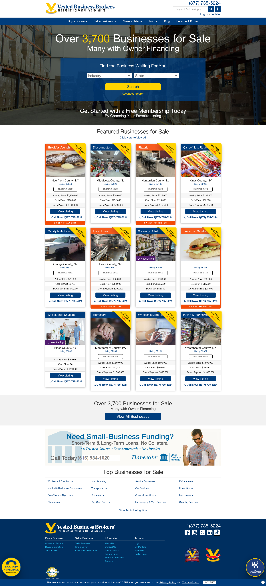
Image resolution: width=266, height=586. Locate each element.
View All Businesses (133, 416)
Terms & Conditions (114, 557)
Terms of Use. (190, 582)
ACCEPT (209, 582)
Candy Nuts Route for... (63, 231)
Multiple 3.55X (65, 273)
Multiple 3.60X (200, 356)
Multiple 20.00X (110, 356)
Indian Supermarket (196, 314)
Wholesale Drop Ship (151, 314)
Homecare (99, 314)
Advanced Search (133, 93)
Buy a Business (77, 21)
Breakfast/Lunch (59, 147)
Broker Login (141, 554)
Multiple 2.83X (155, 189)
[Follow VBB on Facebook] (187, 532)
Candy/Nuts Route (195, 147)
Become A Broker (187, 21)
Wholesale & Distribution (60, 481)
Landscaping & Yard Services (150, 502)
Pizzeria (143, 147)
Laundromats (186, 495)
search (133, 86)
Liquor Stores (186, 488)
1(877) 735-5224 (203, 3)
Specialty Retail (148, 231)
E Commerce (186, 481)
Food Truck (100, 231)
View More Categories (133, 510)
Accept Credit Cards (52, 578)
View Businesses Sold (86, 550)
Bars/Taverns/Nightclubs (60, 495)
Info (151, 21)
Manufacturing (98, 481)
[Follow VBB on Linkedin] (209, 532)
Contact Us (110, 547)
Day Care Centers (100, 502)
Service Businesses (145, 481)
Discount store (102, 147)
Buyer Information (54, 547)
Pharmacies (54, 502)
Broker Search (112, 550)
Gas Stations (142, 488)
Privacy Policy (112, 554)
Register (215, 14)
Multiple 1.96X (110, 189)
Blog (167, 21)
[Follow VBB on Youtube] (194, 532)
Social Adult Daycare (61, 314)
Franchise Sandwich (196, 231)
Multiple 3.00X (65, 189)
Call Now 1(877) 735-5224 (66, 217)
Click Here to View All (133, 137)
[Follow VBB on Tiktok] (217, 532)
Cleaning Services (188, 502)
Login (203, 14)
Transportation (99, 488)
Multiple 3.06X (155, 273)
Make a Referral (133, 21)
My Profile (139, 550)
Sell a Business (103, 21)
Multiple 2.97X (155, 356)
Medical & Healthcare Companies (65, 488)
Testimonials (51, 550)
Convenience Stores (145, 495)
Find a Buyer (81, 547)
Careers (109, 561)
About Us (109, 543)
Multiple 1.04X (110, 273)
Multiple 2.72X (200, 273)
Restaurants (97, 495)
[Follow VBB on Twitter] (202, 532)
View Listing (65, 211)
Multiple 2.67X (200, 189)
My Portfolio (140, 547)
